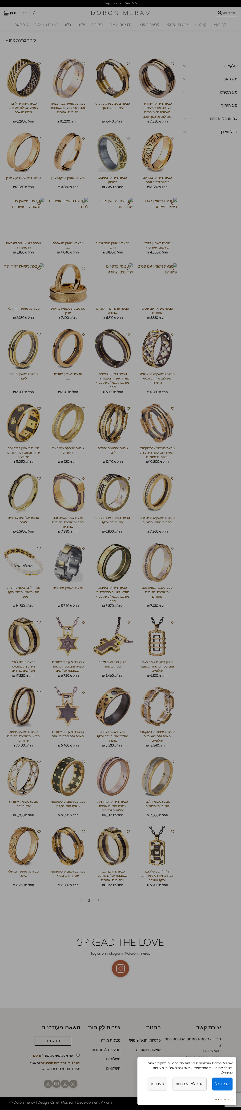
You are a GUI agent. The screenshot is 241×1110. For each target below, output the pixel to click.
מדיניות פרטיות (224, 1099)
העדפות (157, 1083)
